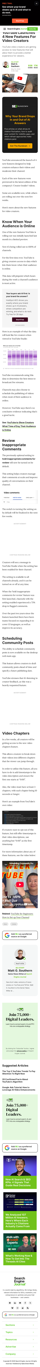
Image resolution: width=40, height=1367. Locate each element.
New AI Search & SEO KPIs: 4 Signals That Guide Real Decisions (18, 1182)
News (5, 924)
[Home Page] (17, 29)
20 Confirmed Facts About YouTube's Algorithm (15, 1080)
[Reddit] (23, 1308)
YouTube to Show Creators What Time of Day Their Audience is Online (19, 426)
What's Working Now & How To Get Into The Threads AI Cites (19, 1258)
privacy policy (22, 1051)
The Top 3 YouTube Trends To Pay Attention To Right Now (18, 1072)
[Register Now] (20, 1165)
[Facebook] (25, 1303)
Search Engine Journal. (23, 1361)
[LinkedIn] (15, 1303)
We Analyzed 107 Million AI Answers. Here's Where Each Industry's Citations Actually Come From (18, 1220)
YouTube (14, 924)
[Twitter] (30, 1303)
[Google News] (10, 1303)
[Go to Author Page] (5, 64)
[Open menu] (4, 29)
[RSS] (28, 1308)
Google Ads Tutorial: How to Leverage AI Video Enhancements (18, 1088)
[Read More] (20, 1201)
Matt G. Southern (15, 65)
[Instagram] (17, 1308)
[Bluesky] (12, 1308)
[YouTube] (20, 1303)
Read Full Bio (20, 963)
